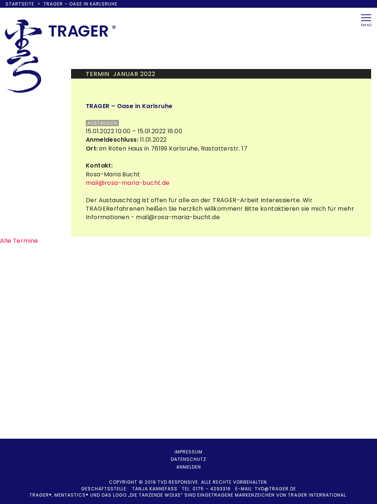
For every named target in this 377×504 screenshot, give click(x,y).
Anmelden (188, 467)
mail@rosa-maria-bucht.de (128, 183)
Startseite (20, 4)
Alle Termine (19, 241)
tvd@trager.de (275, 489)
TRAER (78, 31)
